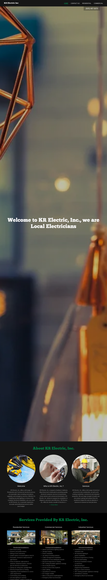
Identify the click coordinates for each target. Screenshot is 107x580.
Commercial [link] (98, 3)
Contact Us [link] (75, 3)
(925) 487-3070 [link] (92, 8)
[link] (11, 3)
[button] (53, 505)
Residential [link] (86, 3)
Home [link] (66, 3)
